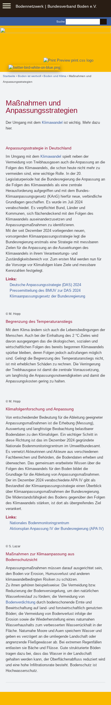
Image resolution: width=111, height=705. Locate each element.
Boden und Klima (55, 76)
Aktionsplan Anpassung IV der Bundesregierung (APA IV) (57, 528)
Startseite (9, 76)
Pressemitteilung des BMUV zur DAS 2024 (45, 290)
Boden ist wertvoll (29, 76)
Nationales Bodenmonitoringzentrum (39, 523)
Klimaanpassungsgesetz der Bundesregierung (47, 296)
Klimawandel (52, 122)
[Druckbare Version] (67, 60)
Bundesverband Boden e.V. (72, 6)
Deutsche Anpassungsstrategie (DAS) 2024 (45, 285)
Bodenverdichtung (20, 602)
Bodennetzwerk (30, 6)
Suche (60, 21)
